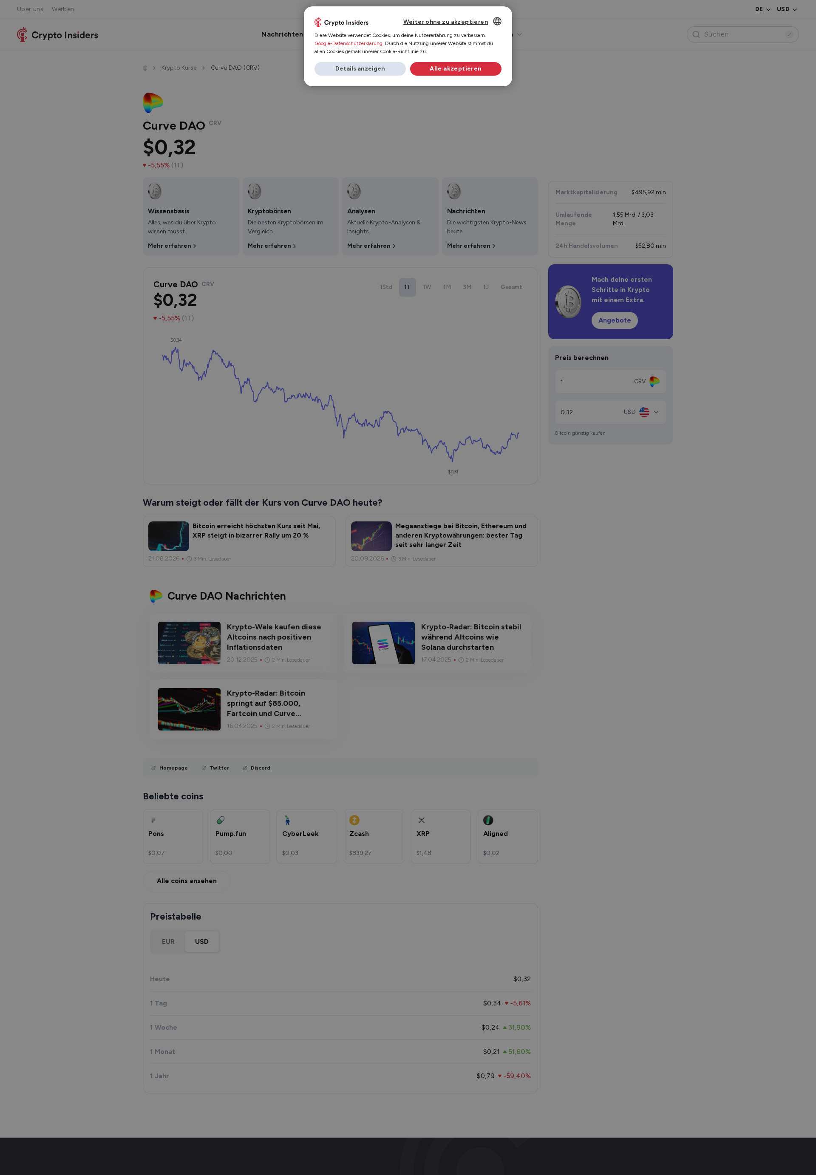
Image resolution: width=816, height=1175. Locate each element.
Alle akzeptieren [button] (456, 68)
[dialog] (408, 46)
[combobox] (497, 21)
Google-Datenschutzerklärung (348, 43)
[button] (360, 69)
